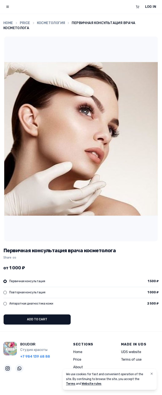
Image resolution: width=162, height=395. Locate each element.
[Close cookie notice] (151, 373)
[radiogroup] (81, 292)
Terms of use (131, 359)
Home (8, 23)
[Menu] (7, 7)
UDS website (131, 352)
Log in (150, 7)
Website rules (91, 384)
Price (25, 23)
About (78, 367)
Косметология (51, 23)
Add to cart (37, 319)
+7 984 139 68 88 (35, 357)
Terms (70, 384)
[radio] (5, 281)
